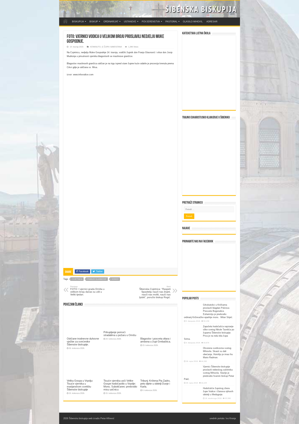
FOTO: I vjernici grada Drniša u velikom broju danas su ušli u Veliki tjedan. (87, 290)
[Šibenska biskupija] (149, 9)
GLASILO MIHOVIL (193, 21)
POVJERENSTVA (151, 21)
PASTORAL (171, 21)
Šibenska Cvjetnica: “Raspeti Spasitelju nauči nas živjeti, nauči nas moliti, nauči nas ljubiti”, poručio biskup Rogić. (155, 292)
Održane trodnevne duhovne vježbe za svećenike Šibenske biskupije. (83, 341)
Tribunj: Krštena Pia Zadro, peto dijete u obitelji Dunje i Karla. (155, 383)
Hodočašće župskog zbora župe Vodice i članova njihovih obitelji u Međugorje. (218, 391)
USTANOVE (130, 21)
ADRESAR (211, 21)
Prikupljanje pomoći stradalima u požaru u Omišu (119, 334)
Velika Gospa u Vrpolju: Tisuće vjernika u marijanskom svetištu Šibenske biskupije (80, 385)
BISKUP (93, 21)
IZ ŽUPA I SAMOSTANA (112, 47)
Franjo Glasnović (97, 279)
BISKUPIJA (78, 21)
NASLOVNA (65, 21)
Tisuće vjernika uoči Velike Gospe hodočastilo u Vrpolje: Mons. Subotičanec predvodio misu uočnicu (120, 385)
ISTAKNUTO (95, 47)
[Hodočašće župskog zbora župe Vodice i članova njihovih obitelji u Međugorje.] (192, 393)
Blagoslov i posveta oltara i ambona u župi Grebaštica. (155, 340)
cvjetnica (77, 279)
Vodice (115, 279)
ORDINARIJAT (110, 21)
